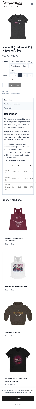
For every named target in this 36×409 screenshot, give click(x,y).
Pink (12, 71)
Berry (25, 66)
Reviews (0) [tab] (8, 108)
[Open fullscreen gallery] (31, 40)
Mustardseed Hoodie (12, 333)
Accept (18, 398)
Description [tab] (8, 100)
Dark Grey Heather (18, 62)
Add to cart (15, 85)
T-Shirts (11, 93)
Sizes (4, 75)
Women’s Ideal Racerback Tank (16, 287)
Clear (11, 79)
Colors (5, 62)
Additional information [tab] (12, 104)
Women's (17, 93)
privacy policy (29, 390)
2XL (30, 75)
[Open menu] (32, 3)
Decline (18, 405)
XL (25, 75)
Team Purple (15, 66)
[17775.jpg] (18, 26)
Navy (30, 62)
